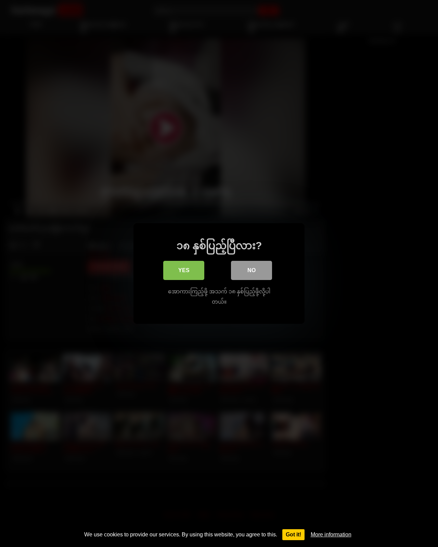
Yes (184, 270)
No (251, 270)
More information (331, 534)
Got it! (293, 534)
